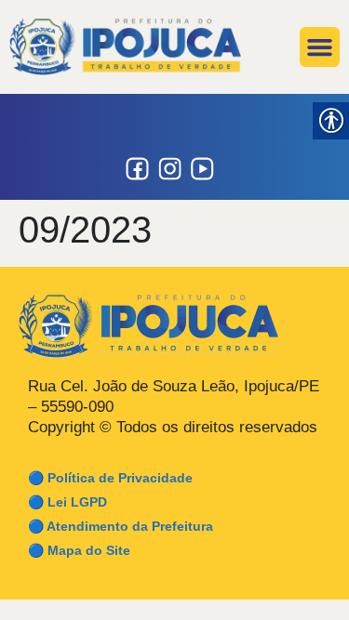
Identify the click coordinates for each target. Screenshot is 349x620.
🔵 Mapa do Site (79, 550)
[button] (320, 47)
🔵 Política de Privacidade (110, 477)
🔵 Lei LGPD (67, 502)
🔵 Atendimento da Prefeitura (120, 526)
